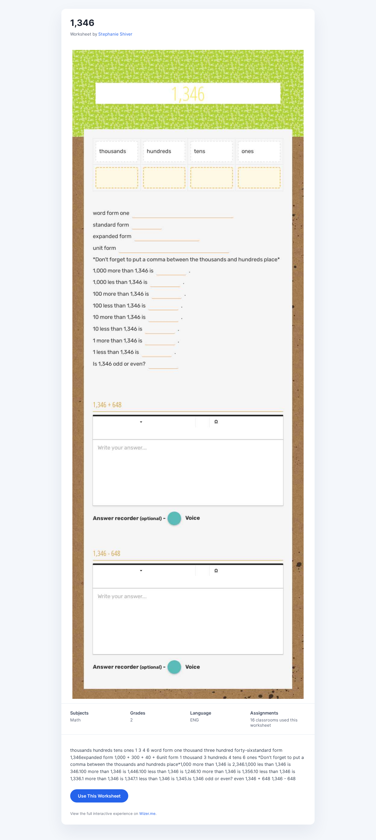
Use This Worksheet (99, 796)
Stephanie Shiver (115, 34)
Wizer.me (147, 813)
